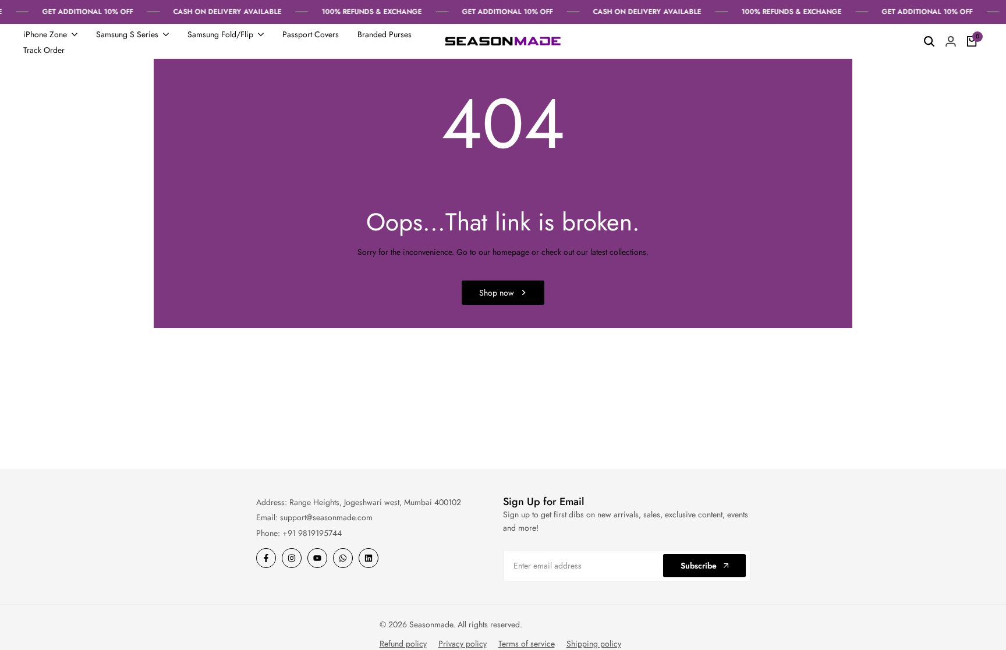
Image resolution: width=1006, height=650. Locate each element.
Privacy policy (462, 643)
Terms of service (526, 643)
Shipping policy (593, 643)
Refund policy (403, 643)
